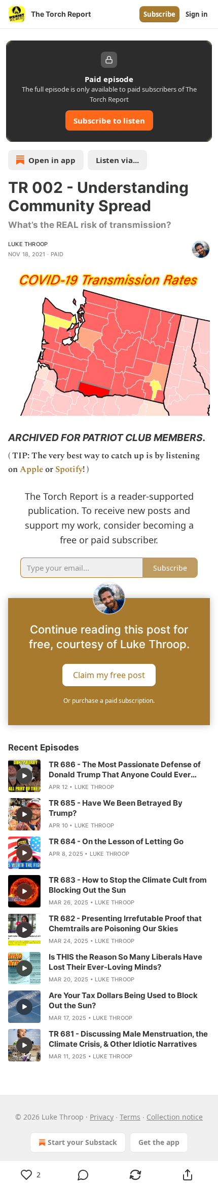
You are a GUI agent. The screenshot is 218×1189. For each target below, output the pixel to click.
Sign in (197, 14)
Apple (31, 469)
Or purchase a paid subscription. (109, 700)
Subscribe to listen (109, 120)
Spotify (69, 469)
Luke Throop (28, 244)
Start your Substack (82, 1142)
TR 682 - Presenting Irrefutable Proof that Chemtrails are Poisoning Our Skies (125, 923)
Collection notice (175, 1117)
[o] (24, 776)
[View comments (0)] (83, 1175)
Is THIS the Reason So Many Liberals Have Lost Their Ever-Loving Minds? (125, 962)
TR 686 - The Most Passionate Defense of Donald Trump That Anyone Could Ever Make (125, 770)
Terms (130, 1117)
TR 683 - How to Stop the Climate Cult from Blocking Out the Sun (128, 885)
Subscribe (159, 14)
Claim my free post (109, 674)
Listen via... (117, 160)
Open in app (52, 160)
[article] (109, 776)
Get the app (158, 1142)
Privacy (102, 1117)
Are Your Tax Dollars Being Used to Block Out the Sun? (123, 1000)
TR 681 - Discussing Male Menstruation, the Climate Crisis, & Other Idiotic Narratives (128, 1039)
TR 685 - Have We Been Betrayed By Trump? (116, 808)
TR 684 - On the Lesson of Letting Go (116, 841)
